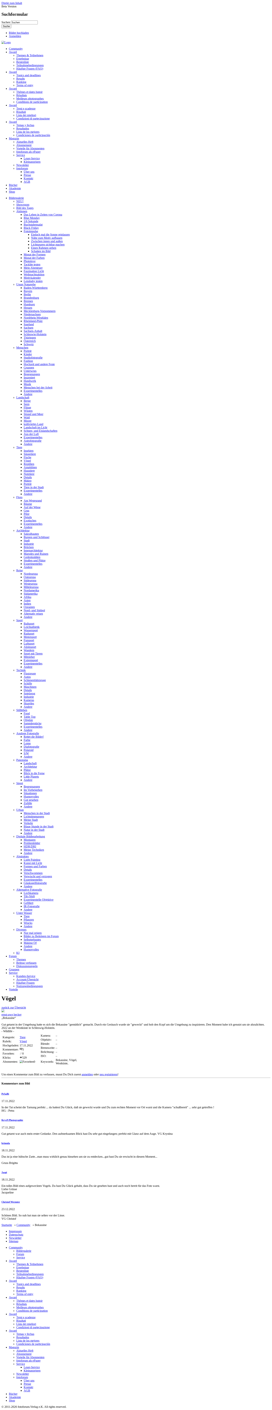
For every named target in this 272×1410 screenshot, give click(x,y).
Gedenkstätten (32, 557)
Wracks (28, 922)
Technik (21, 670)
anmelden (87, 1074)
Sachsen (28, 327)
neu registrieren (108, 1074)
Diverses (21, 929)
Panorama (22, 760)
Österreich (30, 341)
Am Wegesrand (33, 500)
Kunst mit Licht (33, 863)
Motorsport (30, 636)
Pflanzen (29, 919)
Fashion (28, 360)
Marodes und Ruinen (36, 553)
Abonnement (23, 145)
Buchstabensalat (33, 224)
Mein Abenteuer (33, 267)
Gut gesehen (31, 799)
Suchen (6, 22)
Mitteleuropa (31, 587)
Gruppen (29, 367)
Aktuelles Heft (24, 141)
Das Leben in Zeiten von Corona (43, 214)
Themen (21, 959)
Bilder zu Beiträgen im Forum (41, 936)
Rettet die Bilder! (34, 736)
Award (13, 52)
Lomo (27, 743)
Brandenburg (31, 297)
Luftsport (29, 643)
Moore (27, 420)
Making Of (30, 942)
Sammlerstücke (32, 723)
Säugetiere (30, 454)
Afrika (27, 597)
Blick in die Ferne (34, 773)
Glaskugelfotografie (35, 883)
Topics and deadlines (28, 75)
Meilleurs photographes (30, 98)
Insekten (28, 450)
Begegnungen (32, 374)
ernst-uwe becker (11, 1014)
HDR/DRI (30, 846)
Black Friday (31, 227)
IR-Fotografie (32, 906)
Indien (27, 603)
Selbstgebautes (32, 939)
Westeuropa (30, 583)
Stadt (27, 540)
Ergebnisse (22, 58)
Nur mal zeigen (33, 932)
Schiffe (28, 683)
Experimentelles (33, 390)
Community (16, 48)
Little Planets (31, 776)
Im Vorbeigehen (33, 789)
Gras (26, 510)
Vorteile (13, 989)
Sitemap (13, 1241)
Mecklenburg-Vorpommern (40, 311)
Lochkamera (31, 893)
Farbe (27, 740)
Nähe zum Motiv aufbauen (46, 237)
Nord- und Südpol (34, 610)
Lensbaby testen (33, 281)
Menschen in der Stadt (37, 813)
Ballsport (29, 623)
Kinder (28, 354)
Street (19, 783)
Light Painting (32, 859)
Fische (27, 457)
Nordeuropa (31, 573)
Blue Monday (32, 217)
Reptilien (29, 464)
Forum (13, 956)
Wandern (29, 650)
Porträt (27, 350)
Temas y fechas (25, 125)
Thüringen (30, 337)
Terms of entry (24, 85)
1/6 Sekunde (31, 221)
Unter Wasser (24, 913)
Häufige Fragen (25, 982)
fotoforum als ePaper (28, 151)
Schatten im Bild (41, 251)
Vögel (27, 460)
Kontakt (28, 178)
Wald (27, 417)
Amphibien (30, 467)
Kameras (29, 700)
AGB (27, 181)
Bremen (28, 301)
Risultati (21, 111)
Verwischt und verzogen (38, 876)
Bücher (13, 185)
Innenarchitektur (33, 550)
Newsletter (22, 165)
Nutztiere (29, 474)
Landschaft (22, 397)
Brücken (29, 547)
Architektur (23, 530)
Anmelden (15, 36)
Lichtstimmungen (34, 816)
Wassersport (31, 630)
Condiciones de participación (33, 135)
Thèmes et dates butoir (29, 91)
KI (17, 952)
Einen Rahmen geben (43, 247)
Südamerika (31, 593)
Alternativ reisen (33, 613)
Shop (12, 191)
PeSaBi (5, 1093)
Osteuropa (30, 577)
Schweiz (29, 344)
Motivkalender (32, 277)
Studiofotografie (33, 357)
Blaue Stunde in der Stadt (38, 826)
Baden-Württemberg (36, 287)
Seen (26, 404)
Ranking (21, 82)
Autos (27, 676)
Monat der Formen (35, 254)
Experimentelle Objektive (38, 899)
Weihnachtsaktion (34, 274)
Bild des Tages (24, 208)
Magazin (14, 138)
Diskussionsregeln (27, 966)
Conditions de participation (32, 101)
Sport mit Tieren (33, 653)
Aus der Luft (31, 434)
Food (27, 713)
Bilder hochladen (19, 32)
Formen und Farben (35, 866)
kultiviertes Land (33, 424)
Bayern (28, 291)
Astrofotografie (32, 440)
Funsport (29, 640)
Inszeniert (29, 377)
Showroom (22, 204)
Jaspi (4, 1172)
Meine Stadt (31, 819)
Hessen (28, 307)
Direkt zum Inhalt (11, 3)
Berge (27, 400)
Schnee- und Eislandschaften (40, 430)
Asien (27, 600)
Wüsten (28, 410)
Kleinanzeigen (32, 161)
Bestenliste (22, 62)
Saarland (29, 324)
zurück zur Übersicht (13, 1007)
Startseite (6, 1225)
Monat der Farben (34, 257)
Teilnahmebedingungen (30, 65)
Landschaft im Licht (35, 427)
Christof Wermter (10, 1201)
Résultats (21, 95)
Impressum (15, 1231)
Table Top (30, 716)
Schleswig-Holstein (35, 334)
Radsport (29, 633)
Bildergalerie (16, 198)
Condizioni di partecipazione (33, 118)
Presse (27, 175)
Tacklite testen (32, 264)
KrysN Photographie (12, 1120)
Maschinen (30, 686)
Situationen (30, 793)
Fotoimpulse (31, 231)
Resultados (22, 128)
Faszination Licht (34, 271)
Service (20, 155)
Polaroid (28, 750)
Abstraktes (22, 856)
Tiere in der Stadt (34, 487)
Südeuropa (30, 580)
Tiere (19, 447)
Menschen (22, 347)
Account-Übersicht (27, 979)
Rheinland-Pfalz (33, 321)
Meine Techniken (34, 849)
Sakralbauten (31, 533)
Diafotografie (31, 746)
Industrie (29, 543)
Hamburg (29, 304)
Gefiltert (28, 903)
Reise (19, 570)
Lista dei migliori (26, 115)
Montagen (30, 839)
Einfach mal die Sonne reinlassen (50, 234)
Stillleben (21, 710)
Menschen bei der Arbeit (38, 387)
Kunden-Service (25, 976)
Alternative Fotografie (29, 889)
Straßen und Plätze (35, 560)
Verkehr (28, 823)
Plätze (27, 770)
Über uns (29, 171)
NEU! (19, 201)
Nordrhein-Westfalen (36, 317)
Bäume (28, 503)
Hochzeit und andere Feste (39, 364)
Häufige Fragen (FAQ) (29, 68)
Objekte (28, 720)
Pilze (26, 513)
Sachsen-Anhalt (33, 331)
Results (20, 78)
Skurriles (29, 703)
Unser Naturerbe (26, 284)
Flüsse (27, 407)
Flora (19, 497)
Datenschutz (16, 1234)
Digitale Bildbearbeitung (30, 836)
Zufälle (28, 803)
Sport (19, 620)
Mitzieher (29, 656)
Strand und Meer (33, 414)
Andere (28, 394)
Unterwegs (30, 370)
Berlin (27, 294)
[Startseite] (6, 42)
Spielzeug (29, 693)
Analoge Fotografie (27, 733)
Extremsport (31, 660)
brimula (5, 1143)
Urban (20, 809)
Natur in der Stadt (34, 829)
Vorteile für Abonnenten (30, 148)
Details (28, 477)
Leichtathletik (32, 627)
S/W (26, 753)
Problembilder (32, 843)
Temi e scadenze (26, 108)
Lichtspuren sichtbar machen (48, 244)
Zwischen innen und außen (47, 241)
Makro (27, 480)
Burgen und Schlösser (36, 537)
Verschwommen (33, 873)
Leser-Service (32, 158)
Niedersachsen (32, 314)
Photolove (30, 261)
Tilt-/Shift (29, 896)
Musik (27, 384)
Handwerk (30, 380)
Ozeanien (29, 607)
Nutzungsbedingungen (29, 986)
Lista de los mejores (27, 131)
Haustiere (29, 470)
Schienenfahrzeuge (35, 680)
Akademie (15, 188)
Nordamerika (31, 590)
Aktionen (21, 211)
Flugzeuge (30, 673)
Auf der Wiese (32, 507)
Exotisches (30, 520)
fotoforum (22, 168)
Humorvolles (31, 796)
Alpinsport (30, 646)
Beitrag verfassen (26, 962)
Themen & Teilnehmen (29, 55)
